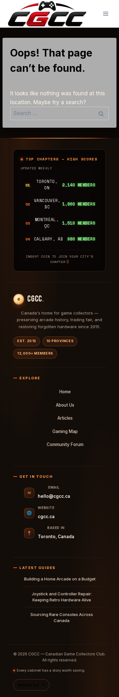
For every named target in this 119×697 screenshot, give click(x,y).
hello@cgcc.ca (54, 496)
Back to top (31, 685)
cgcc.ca (46, 516)
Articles (65, 418)
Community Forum (65, 444)
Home (65, 391)
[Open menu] (105, 14)
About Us (65, 405)
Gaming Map (65, 431)
